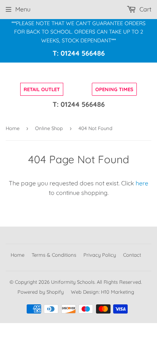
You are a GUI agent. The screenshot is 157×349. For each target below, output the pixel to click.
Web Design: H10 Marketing (102, 292)
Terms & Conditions (54, 255)
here (142, 183)
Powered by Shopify (41, 292)
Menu (22, 9)
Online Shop (49, 128)
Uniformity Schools (73, 282)
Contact (132, 255)
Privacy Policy (99, 255)
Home (12, 128)
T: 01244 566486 (79, 53)
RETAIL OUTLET (42, 89)
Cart (144, 9)
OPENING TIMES (114, 89)
